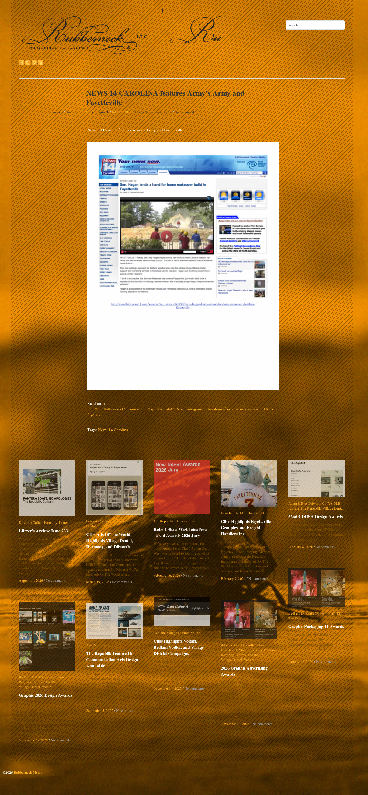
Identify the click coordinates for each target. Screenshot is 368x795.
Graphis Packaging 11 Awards (316, 626)
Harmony (50, 522)
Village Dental (136, 521)
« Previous (55, 112)
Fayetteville (163, 112)
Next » (70, 112)
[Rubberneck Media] (120, 59)
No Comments (185, 112)
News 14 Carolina (113, 429)
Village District (177, 632)
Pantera (64, 522)
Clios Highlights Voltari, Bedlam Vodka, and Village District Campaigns (183, 647)
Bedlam (294, 613)
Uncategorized (186, 520)
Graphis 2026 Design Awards (45, 695)
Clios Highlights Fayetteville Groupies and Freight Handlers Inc (249, 527)
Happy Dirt (334, 613)
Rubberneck (100, 112)
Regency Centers (233, 654)
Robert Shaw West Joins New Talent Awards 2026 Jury (180, 532)
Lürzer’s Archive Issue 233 (43, 531)
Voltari (195, 632)
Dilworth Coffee (30, 522)
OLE (337, 503)
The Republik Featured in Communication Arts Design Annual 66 (112, 659)
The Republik (164, 520)
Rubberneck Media (28, 772)
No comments (56, 580)
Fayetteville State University (241, 649)
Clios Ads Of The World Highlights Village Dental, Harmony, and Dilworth (109, 535)
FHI (242, 513)
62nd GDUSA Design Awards (315, 516)
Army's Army (143, 112)
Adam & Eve (297, 503)
